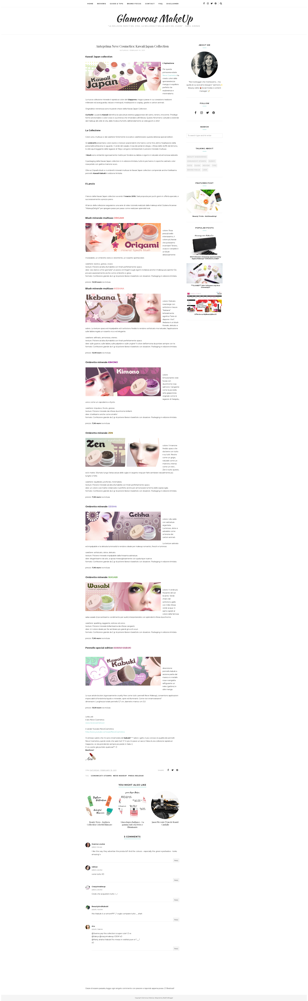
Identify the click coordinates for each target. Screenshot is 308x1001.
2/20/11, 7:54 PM (97, 909)
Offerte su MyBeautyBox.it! (205, 314)
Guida (197, 165)
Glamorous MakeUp (154, 18)
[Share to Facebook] (168, 770)
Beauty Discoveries (197, 157)
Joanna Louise (98, 844)
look (205, 170)
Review (206, 165)
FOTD (189, 165)
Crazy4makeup (99, 886)
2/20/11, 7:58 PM (97, 929)
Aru (93, 926)
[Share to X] (173, 770)
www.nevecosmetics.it (94, 723)
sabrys (95, 867)
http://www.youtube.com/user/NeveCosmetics (105, 732)
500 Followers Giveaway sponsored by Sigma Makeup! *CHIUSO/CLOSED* (205, 258)
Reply (176, 860)
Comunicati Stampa (101, 776)
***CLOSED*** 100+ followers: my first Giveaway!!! (205, 286)
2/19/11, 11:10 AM (97, 847)
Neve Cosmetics (169, 75)
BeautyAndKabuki (100, 906)
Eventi (212, 161)
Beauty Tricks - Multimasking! (204, 216)
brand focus (193, 170)
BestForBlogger (168, 998)
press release (136, 776)
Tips (214, 165)
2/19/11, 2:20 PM (97, 870)
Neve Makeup (120, 776)
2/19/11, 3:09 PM (97, 890)
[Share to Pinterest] (177, 770)
